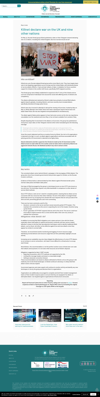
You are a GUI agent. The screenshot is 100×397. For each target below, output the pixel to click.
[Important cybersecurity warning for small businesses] (24, 315)
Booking (11, 355)
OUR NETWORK (12, 361)
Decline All (85, 394)
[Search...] (19, 6)
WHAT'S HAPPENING (13, 370)
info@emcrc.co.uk (16, 389)
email (42, 337)
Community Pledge (60, 370)
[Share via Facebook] (21, 296)
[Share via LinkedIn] (29, 296)
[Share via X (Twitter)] (25, 296)
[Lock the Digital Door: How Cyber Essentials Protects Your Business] (50, 315)
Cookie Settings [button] (76, 394)
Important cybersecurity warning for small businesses (24, 325)
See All (85, 306)
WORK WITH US (12, 374)
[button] (17, 16)
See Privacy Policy (52, 395)
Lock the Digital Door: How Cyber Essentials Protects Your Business (48, 325)
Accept (93, 394)
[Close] (98, 394)
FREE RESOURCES (13, 367)
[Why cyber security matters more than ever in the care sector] (75, 315)
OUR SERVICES (12, 364)
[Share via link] (33, 296)
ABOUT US (11, 358)
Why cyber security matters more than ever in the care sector (74, 325)
